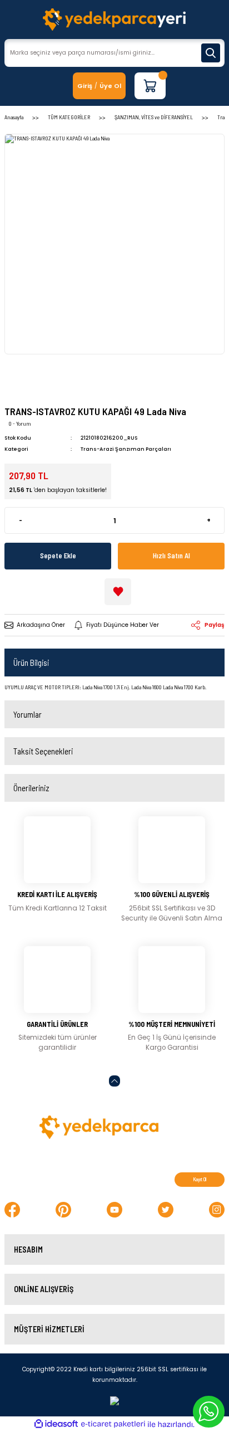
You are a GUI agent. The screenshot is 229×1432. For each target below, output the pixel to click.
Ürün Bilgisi (31, 662)
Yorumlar (27, 714)
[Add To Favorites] (117, 591)
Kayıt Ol (199, 1179)
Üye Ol (110, 85)
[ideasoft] (56, 1424)
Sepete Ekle (58, 555)
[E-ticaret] (113, 1424)
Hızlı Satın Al (171, 555)
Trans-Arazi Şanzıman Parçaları (126, 448)
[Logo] (114, 19)
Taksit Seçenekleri (43, 751)
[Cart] (150, 85)
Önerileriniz (31, 788)
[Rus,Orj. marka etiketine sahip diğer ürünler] (37, 386)
